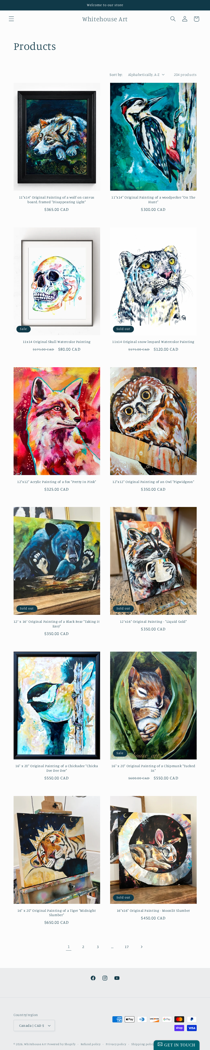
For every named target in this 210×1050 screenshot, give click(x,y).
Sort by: (116, 74)
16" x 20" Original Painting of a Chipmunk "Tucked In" (153, 768)
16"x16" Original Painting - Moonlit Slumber (153, 910)
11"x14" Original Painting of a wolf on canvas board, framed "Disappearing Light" (56, 199)
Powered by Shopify (61, 1044)
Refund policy (91, 1044)
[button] (11, 19)
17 (127, 946)
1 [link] (69, 946)
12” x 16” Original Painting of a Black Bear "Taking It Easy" (57, 623)
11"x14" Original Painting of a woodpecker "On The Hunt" (153, 199)
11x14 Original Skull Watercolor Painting (57, 342)
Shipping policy (142, 1044)
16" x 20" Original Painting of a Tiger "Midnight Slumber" (56, 912)
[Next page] (141, 947)
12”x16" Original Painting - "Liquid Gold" (153, 621)
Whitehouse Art (35, 1044)
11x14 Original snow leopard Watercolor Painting (153, 342)
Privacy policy (116, 1044)
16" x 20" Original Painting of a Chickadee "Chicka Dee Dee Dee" (56, 768)
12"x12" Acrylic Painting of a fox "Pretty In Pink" (56, 482)
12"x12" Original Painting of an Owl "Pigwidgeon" (153, 482)
